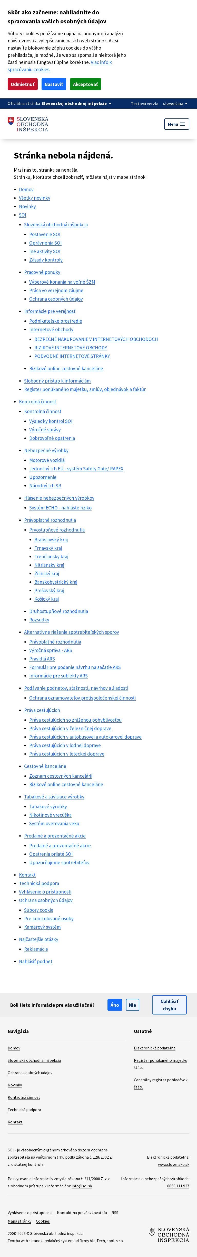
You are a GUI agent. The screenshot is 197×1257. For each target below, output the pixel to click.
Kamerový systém (42, 927)
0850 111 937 (178, 1185)
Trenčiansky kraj (51, 556)
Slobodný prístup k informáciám (57, 381)
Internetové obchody (51, 329)
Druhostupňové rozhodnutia (58, 611)
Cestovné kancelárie (45, 766)
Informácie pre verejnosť (49, 311)
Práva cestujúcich (42, 710)
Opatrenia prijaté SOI (51, 854)
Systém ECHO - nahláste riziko (60, 508)
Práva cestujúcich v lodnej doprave (65, 745)
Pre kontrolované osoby (49, 918)
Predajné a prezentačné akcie (55, 836)
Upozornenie (42, 477)
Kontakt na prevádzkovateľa (82, 1212)
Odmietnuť (23, 84)
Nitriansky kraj (49, 565)
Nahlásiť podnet (35, 961)
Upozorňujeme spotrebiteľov (59, 862)
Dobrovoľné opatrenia (52, 438)
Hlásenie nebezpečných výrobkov (59, 498)
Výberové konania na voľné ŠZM (62, 282)
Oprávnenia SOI (45, 243)
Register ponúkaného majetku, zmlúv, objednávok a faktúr (85, 389)
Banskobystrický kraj (55, 582)
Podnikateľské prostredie (55, 321)
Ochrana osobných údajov (56, 299)
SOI (22, 215)
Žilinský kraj (46, 573)
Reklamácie (36, 949)
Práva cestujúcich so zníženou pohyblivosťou (75, 720)
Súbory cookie (38, 910)
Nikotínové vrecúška (50, 815)
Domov (26, 189)
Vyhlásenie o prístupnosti (45, 892)
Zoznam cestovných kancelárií (60, 776)
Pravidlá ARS (42, 659)
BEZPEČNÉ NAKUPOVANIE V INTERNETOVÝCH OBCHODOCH (96, 339)
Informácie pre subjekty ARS (58, 676)
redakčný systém (59, 1240)
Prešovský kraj (49, 590)
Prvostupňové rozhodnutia (57, 530)
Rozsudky (39, 620)
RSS (115, 1212)
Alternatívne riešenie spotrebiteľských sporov (71, 632)
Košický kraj (46, 599)
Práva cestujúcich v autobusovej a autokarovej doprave (85, 737)
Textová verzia (144, 103)
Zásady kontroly (46, 260)
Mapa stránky (19, 1221)
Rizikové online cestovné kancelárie (66, 368)
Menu (176, 124)
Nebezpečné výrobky (46, 450)
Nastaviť (54, 84)
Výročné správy (45, 429)
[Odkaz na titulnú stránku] (28, 124)
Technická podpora (39, 883)
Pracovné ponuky (42, 272)
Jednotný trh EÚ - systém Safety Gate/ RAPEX (76, 468)
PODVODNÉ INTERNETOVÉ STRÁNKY (72, 356)
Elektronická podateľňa (154, 1047)
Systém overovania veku (54, 823)
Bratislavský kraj (51, 539)
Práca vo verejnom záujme (56, 290)
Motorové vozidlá (47, 460)
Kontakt (27, 875)
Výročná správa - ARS (50, 650)
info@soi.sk (82, 1185)
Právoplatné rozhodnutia (50, 520)
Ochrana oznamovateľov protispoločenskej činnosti (82, 698)
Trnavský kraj (48, 548)
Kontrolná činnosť (37, 401)
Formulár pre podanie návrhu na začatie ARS (75, 667)
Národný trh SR (45, 485)
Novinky (27, 206)
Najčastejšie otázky (38, 939)
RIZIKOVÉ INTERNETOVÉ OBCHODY (70, 347)
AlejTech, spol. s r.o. (107, 1240)
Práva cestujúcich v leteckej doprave (66, 754)
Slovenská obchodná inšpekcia (56, 224)
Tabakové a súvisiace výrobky (54, 797)
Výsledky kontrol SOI (50, 421)
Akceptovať (85, 84)
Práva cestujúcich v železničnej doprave (70, 728)
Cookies (43, 1221)
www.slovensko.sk (173, 1164)
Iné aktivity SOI (44, 251)
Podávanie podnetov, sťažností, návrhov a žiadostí (76, 688)
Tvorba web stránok (25, 1240)
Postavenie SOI (44, 234)
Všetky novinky (34, 198)
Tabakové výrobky (48, 806)
